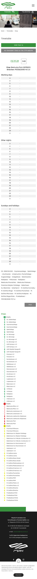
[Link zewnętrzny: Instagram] (23, 559)
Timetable (7, 12)
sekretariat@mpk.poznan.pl (20, 532)
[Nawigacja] (33, 5)
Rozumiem (18, 575)
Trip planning (26, 12)
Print (30, 305)
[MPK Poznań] (3, 5)
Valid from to (18, 45)
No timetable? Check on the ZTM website (18, 50)
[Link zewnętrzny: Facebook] (13, 559)
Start (2, 31)
